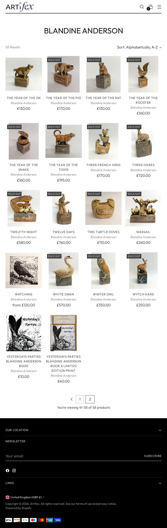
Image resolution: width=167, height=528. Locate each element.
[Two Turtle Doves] (103, 208)
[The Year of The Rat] (103, 74)
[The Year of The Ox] (23, 74)
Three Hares (143, 165)
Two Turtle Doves (103, 232)
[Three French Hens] (103, 141)
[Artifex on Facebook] (7, 471)
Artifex (34, 504)
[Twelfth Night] (23, 208)
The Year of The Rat (103, 98)
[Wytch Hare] (143, 270)
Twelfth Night (23, 232)
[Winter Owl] (103, 270)
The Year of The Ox (24, 98)
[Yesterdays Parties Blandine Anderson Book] (23, 333)
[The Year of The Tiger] (63, 141)
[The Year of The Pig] (63, 74)
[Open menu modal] (159, 6)
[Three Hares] (143, 141)
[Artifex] (19, 7)
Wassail (143, 232)
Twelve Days (63, 232)
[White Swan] (63, 270)
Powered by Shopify (18, 508)
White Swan (63, 294)
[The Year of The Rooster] (143, 74)
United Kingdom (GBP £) (26, 497)
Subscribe (153, 456)
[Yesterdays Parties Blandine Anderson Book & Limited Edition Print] (63, 333)
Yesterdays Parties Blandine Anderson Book (23, 361)
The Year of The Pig (63, 98)
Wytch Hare (143, 294)
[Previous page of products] (71, 399)
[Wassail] (143, 208)
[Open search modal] (142, 6)
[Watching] (23, 270)
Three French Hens (103, 165)
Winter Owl (103, 294)
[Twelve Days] (63, 208)
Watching (24, 294)
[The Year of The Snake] (23, 141)
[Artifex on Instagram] (14, 471)
